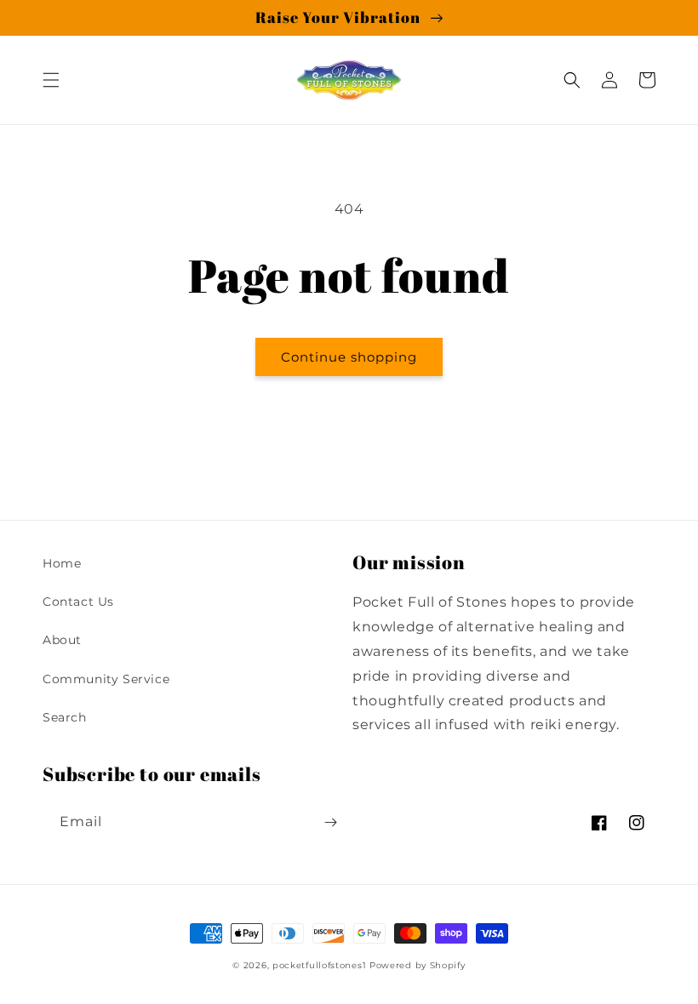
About (62, 639)
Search (65, 717)
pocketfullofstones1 (319, 965)
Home (62, 563)
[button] (51, 80)
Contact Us (78, 601)
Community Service (106, 679)
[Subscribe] (330, 822)
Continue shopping (349, 357)
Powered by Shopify (417, 965)
